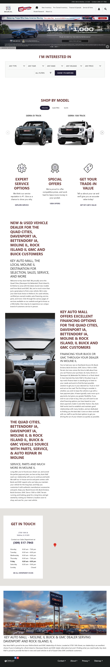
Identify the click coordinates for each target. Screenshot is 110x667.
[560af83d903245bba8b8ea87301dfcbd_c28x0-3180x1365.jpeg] (55, 613)
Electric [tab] (56, 108)
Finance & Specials (75, 7)
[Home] (8, 9)
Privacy (85, 660)
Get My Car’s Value (88, 205)
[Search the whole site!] (105, 9)
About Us (49, 11)
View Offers (55, 203)
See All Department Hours (23, 573)
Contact (61, 660)
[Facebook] (15, 658)
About (73, 660)
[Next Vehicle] (102, 132)
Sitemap (97, 660)
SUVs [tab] (66, 108)
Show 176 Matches (65, 73)
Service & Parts (88, 7)
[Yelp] (18, 658)
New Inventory (46, 7)
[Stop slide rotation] (107, 46)
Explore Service (22, 205)
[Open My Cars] (98, 9)
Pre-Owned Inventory (60, 7)
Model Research (39, 11)
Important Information (9, 48)
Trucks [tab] (45, 108)
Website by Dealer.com (9, 661)
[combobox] (17, 66)
